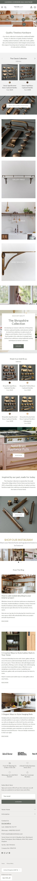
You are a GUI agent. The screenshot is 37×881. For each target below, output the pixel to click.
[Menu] (2, 7)
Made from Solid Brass (18, 359)
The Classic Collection (18, 58)
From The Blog (18, 570)
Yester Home (8, 874)
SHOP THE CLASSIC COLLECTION (18, 105)
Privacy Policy (10, 863)
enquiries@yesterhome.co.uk (13, 834)
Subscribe (18, 801)
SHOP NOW (18, 515)
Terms (3, 863)
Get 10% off (6, 878)
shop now (18, 455)
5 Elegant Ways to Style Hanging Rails (17, 714)
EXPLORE (18, 346)
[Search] (6, 7)
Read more (5, 621)
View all (18, 61)
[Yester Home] (18, 7)
